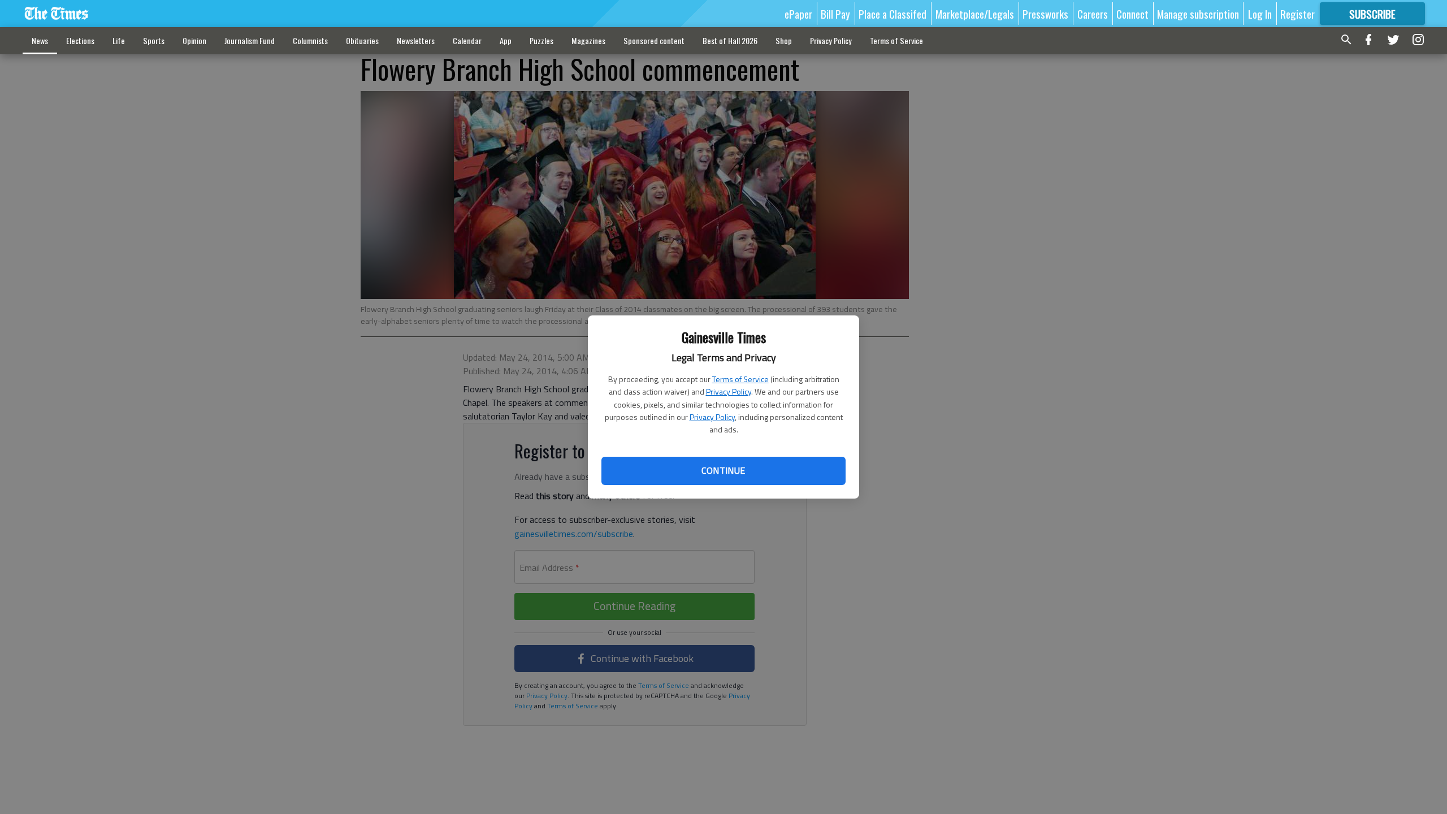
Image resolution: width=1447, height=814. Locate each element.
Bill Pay (835, 13)
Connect (1132, 13)
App (506, 40)
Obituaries (362, 40)
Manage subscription (1198, 13)
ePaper (798, 13)
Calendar (467, 40)
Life (118, 40)
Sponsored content (653, 40)
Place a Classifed (892, 13)
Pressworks (1045, 13)
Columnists (310, 40)
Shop (784, 40)
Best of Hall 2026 (730, 40)
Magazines (588, 40)
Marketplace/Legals (974, 13)
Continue (723, 470)
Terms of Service (740, 379)
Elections (80, 40)
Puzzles (541, 40)
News (40, 40)
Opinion (194, 40)
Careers (1092, 13)
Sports (153, 40)
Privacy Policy (728, 391)
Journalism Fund (249, 40)
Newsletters (416, 40)
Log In (1260, 13)
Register (1297, 13)
